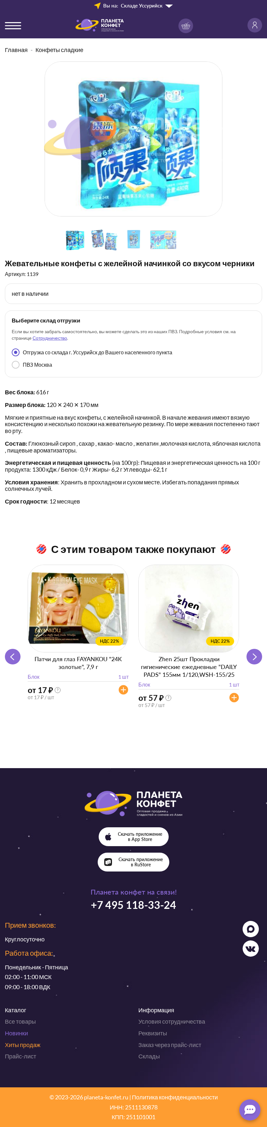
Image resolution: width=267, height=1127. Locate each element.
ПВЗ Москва (37, 364)
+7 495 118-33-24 (133, 904)
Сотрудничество (50, 338)
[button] (254, 656)
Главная (16, 49)
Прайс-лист (20, 1056)
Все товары (20, 1021)
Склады (149, 1056)
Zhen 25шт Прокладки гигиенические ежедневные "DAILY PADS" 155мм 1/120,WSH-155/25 (189, 666)
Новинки (16, 1033)
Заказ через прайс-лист (169, 1044)
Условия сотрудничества (171, 1021)
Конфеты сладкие (59, 49)
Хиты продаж (22, 1044)
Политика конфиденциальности (175, 1097)
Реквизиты (152, 1033)
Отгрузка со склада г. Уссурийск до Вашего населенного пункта (97, 352)
